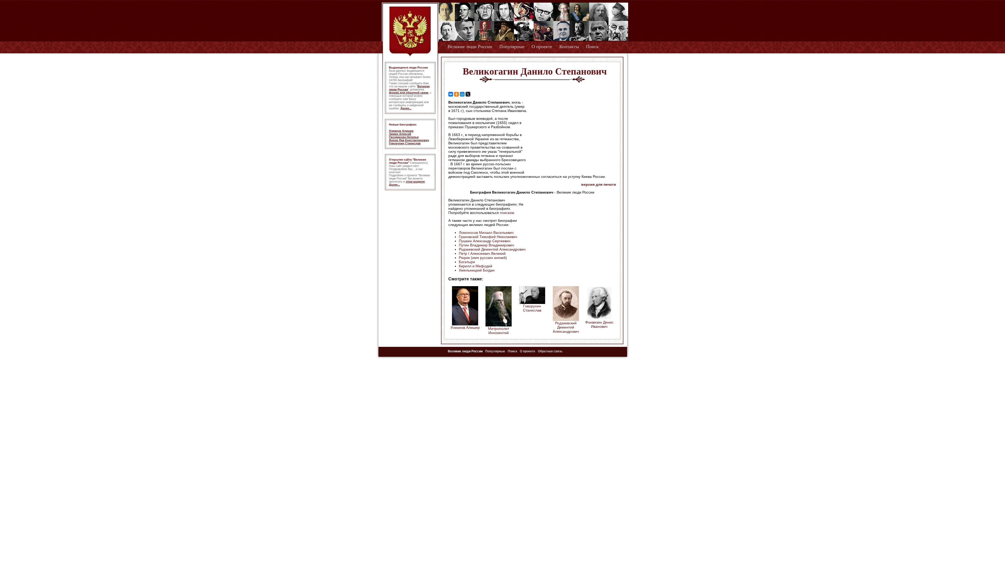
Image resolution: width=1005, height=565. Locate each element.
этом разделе (415, 181)
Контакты (569, 46)
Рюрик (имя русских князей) (483, 258)
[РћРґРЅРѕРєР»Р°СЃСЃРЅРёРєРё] (456, 94)
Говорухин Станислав (405, 143)
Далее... (405, 108)
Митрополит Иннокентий (498, 330)
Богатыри (467, 262)
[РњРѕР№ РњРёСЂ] (462, 94)
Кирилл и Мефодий (475, 266)
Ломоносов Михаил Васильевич (486, 232)
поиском (507, 213)
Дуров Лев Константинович (409, 140)
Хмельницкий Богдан (477, 270)
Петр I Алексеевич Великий (482, 253)
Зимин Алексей (400, 133)
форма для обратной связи (408, 92)
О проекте (542, 46)
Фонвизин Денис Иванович (599, 324)
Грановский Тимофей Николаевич (488, 237)
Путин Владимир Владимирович (486, 245)
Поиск (592, 46)
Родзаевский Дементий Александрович (492, 249)
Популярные (511, 46)
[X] (468, 94)
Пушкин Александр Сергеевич (484, 241)
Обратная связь (550, 351)
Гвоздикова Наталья (403, 137)
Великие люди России (470, 46)
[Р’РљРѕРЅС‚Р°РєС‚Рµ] (450, 94)
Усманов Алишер (401, 130)
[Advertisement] (572, 133)
